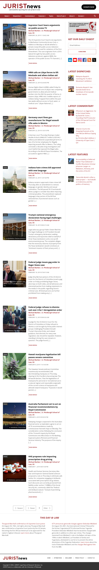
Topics (51, 16)
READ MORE (33, 63)
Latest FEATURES (78, 154)
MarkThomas (15, 49)
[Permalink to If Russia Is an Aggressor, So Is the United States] (71, 113)
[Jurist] (22, 7)
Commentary (30, 16)
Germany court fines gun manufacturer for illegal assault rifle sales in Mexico (43, 120)
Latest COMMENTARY (80, 105)
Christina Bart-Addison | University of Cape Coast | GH (86, 140)
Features (41, 16)
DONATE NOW (88, 7)
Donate (81, 16)
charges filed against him (86, 544)
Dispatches (17, 16)
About (72, 16)
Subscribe (82, 51)
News (7, 16)
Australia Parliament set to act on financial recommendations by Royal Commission (44, 407)
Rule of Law (61, 16)
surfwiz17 (16, 378)
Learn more (25, 533)
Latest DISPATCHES (79, 71)
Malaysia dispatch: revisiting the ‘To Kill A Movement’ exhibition (84, 78)
